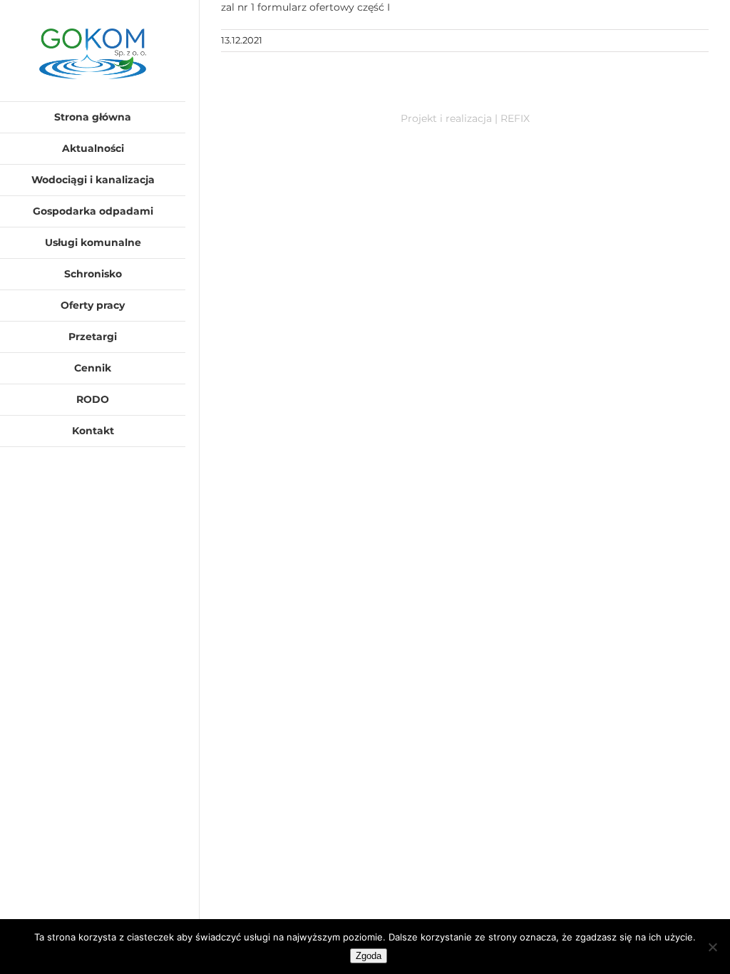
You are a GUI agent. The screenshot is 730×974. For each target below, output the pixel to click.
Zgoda (368, 955)
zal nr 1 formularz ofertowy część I (305, 7)
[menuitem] (92, 117)
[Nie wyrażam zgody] (712, 947)
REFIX (515, 118)
